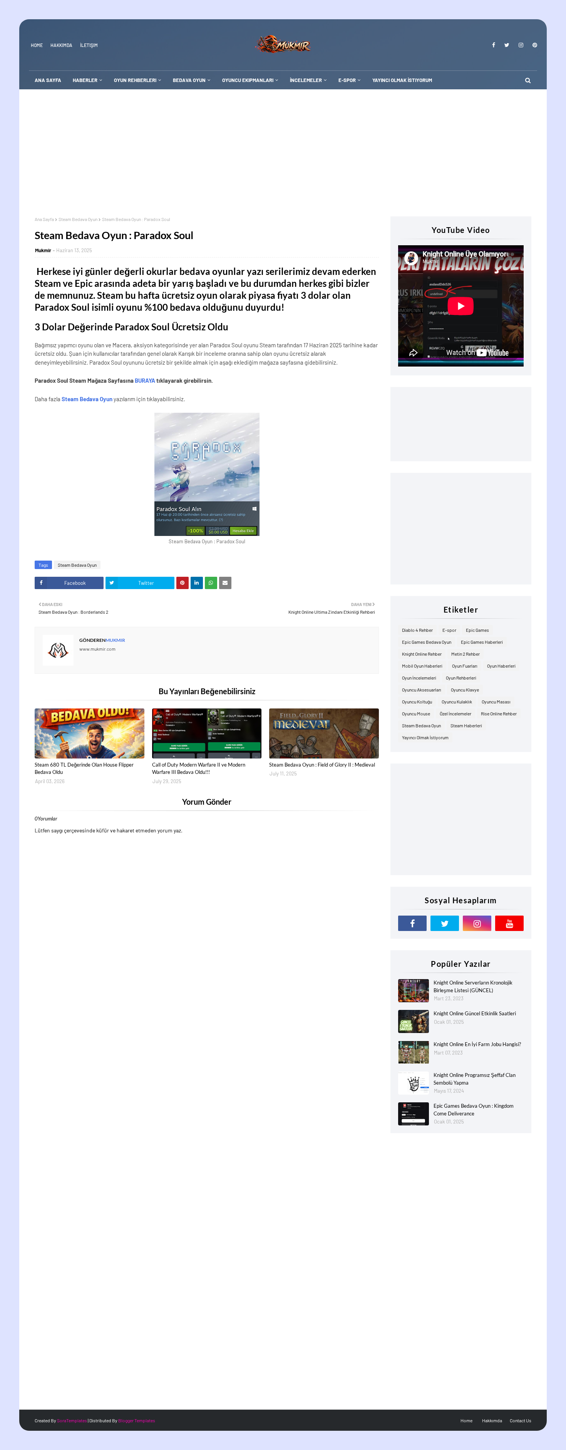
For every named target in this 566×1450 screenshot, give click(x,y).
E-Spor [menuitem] (347, 80)
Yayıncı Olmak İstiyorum (425, 737)
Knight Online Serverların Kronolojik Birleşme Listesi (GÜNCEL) (473, 986)
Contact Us (520, 1420)
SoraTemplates (72, 1420)
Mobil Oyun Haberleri (422, 665)
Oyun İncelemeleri (419, 677)
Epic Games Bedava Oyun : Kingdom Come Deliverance (474, 1110)
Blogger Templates (136, 1420)
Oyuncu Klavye (465, 689)
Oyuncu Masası (496, 701)
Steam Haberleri (466, 725)
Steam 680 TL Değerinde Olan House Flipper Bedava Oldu (84, 768)
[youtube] (509, 923)
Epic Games (477, 630)
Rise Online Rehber (499, 713)
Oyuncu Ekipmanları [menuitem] (247, 80)
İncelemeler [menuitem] (306, 80)
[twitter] (507, 45)
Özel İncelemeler (455, 713)
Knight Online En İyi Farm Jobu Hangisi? (477, 1044)
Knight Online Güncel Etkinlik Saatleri (475, 1013)
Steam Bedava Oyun (78, 219)
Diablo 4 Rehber (417, 630)
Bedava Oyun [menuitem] (189, 80)
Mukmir (43, 250)
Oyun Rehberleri (461, 677)
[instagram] (521, 45)
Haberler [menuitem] (85, 80)
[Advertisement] (283, 147)
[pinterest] (533, 45)
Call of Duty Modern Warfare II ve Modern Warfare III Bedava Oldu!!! (198, 768)
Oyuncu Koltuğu (417, 701)
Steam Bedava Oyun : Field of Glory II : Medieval (322, 765)
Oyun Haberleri (501, 665)
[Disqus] (207, 1102)
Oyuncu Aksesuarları (421, 689)
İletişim (89, 45)
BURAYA (145, 380)
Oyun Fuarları (464, 665)
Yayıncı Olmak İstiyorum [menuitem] (402, 80)
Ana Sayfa (44, 219)
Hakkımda (61, 45)
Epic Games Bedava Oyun (426, 642)
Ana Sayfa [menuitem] (48, 80)
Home (37, 45)
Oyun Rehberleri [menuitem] (135, 80)
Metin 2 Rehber (465, 653)
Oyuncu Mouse (416, 713)
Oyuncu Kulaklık (457, 701)
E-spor (449, 630)
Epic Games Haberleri (482, 642)
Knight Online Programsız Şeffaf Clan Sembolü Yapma (475, 1079)
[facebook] (493, 45)
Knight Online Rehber (422, 653)
